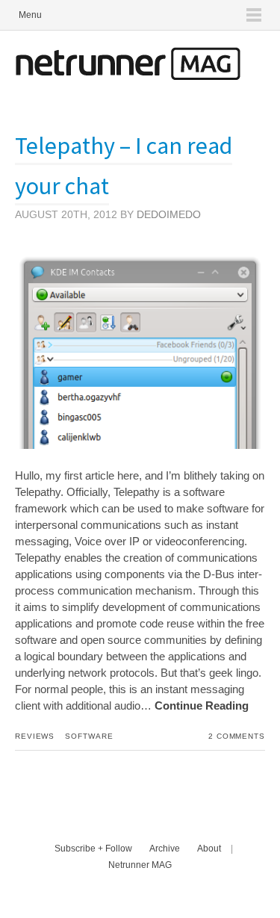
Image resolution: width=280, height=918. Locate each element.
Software (89, 736)
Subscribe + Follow (93, 848)
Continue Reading (202, 705)
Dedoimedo (169, 214)
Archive (164, 848)
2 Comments (236, 736)
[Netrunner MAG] (127, 75)
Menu (30, 15)
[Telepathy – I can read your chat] (140, 444)
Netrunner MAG (140, 865)
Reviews (35, 736)
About (209, 848)
